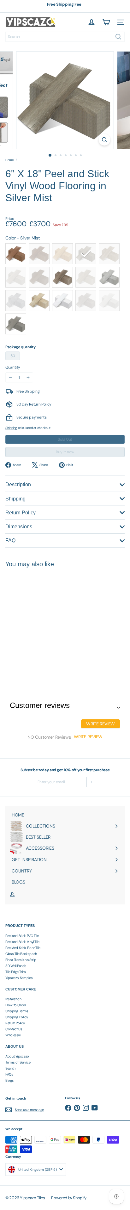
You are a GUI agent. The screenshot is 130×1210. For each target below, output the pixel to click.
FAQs (9, 1074)
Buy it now (65, 452)
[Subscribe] (90, 782)
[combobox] (65, 37)
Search (10, 1068)
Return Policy (15, 1023)
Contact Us (13, 1029)
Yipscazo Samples (18, 978)
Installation (13, 999)
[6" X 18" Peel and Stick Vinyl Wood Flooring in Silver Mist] (45, 622)
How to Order (15, 1005)
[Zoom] (104, 140)
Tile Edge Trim (15, 972)
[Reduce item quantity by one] (10, 377)
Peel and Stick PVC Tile (22, 936)
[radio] (15, 253)
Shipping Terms (16, 1011)
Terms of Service (17, 1062)
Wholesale (13, 1035)
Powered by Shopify (68, 1198)
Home (9, 160)
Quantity (12, 367)
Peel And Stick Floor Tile (22, 948)
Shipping (11, 428)
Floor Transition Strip (20, 960)
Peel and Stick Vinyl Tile (22, 942)
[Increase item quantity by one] (28, 377)
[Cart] (106, 22)
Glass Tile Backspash (21, 954)
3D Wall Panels (16, 966)
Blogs (9, 1080)
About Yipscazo (17, 1056)
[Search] (118, 37)
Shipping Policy (16, 1017)
